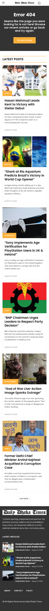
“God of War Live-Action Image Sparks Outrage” (23, 391)
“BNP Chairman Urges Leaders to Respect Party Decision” (24, 322)
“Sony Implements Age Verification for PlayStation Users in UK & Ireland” (24, 248)
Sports (7, 93)
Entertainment (10, 382)
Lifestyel (7, 164)
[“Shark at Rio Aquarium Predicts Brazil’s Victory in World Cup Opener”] (24, 151)
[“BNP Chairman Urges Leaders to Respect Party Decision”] (24, 297)
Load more (23, 499)
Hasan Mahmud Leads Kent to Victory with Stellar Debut (22, 104)
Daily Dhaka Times (22, 550)
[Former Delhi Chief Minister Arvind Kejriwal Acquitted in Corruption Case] (24, 436)
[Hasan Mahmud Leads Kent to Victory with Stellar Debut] (24, 80)
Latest (7, 310)
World (7, 449)
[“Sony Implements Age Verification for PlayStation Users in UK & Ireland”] (24, 222)
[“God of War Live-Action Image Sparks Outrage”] (24, 369)
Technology (9, 235)
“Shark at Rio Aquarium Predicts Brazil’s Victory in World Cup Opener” (24, 175)
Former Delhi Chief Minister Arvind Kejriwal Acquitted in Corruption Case (23, 462)
